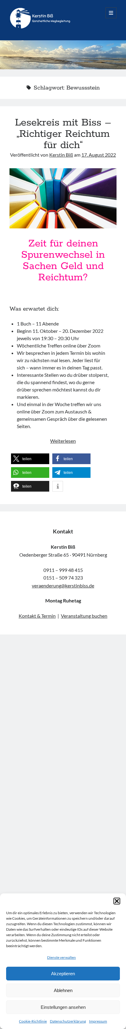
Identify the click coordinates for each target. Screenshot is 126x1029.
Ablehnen (63, 990)
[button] (117, 901)
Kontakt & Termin (37, 616)
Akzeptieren (63, 973)
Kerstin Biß (61, 155)
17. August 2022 (98, 155)
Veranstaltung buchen (84, 616)
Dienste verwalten (61, 957)
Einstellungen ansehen (63, 1007)
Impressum (98, 1021)
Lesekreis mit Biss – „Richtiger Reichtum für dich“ (63, 134)
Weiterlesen (63, 441)
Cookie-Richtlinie (33, 1021)
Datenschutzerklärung (68, 1021)
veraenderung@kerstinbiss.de (63, 585)
